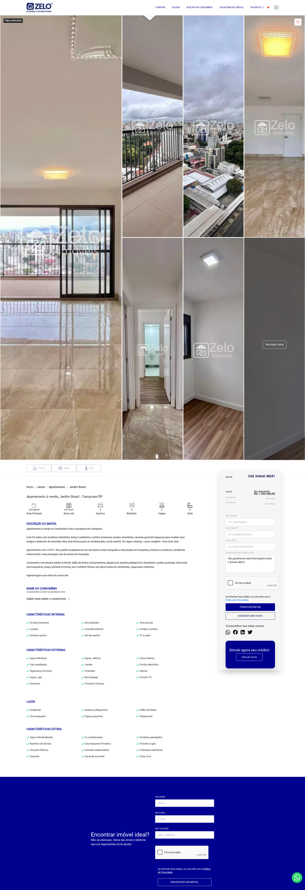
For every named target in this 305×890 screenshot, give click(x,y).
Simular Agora (249, 657)
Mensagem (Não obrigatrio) (240, 553)
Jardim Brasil (77, 487)
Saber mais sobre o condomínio (46, 598)
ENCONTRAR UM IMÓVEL (185, 882)
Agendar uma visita (250, 615)
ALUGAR (176, 7)
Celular (230, 540)
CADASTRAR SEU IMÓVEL (231, 7)
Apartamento (57, 487)
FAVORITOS (257, 7)
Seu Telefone (162, 829)
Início (29, 487)
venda (41, 487)
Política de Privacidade (237, 600)
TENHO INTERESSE (250, 607)
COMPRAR (160, 7)
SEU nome (231, 516)
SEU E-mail (231, 528)
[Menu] (276, 7)
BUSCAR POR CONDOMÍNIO (200, 7)
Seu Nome (160, 797)
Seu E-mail (161, 813)
